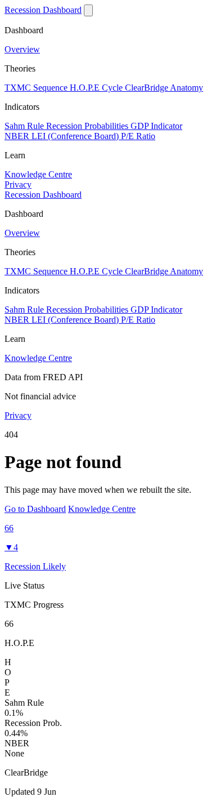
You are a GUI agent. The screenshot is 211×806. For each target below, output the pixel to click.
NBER (18, 136)
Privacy (18, 184)
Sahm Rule (25, 126)
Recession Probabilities (88, 126)
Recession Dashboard (43, 10)
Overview (22, 49)
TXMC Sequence (37, 87)
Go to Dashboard (35, 509)
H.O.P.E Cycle (97, 87)
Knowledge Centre (38, 174)
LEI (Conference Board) (76, 136)
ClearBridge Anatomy (164, 87)
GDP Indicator (156, 126)
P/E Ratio (138, 136)
